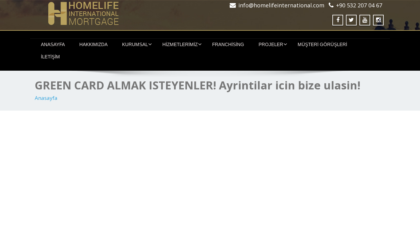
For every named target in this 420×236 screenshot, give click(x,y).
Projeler (271, 44)
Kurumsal (135, 44)
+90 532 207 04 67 (359, 5)
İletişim (50, 56)
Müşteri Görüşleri (322, 44)
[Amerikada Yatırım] (120, 13)
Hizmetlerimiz (180, 44)
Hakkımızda (93, 44)
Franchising (228, 44)
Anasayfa (53, 44)
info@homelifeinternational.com (281, 5)
